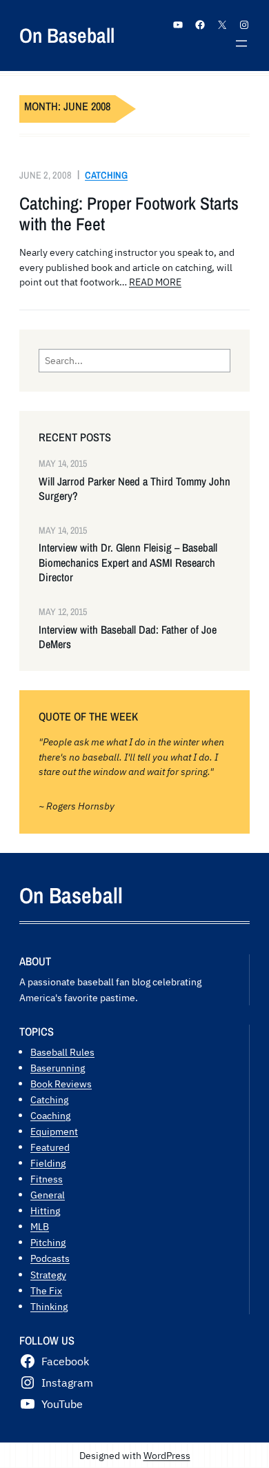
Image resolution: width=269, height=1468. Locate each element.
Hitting (45, 1210)
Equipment (54, 1131)
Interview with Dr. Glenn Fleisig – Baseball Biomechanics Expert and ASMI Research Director (128, 563)
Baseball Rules (62, 1051)
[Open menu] (241, 43)
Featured (50, 1147)
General (47, 1194)
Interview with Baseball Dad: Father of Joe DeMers (128, 637)
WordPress (166, 1455)
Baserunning (57, 1067)
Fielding (48, 1162)
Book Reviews (61, 1083)
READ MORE (155, 282)
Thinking (49, 1306)
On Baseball (66, 35)
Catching (106, 174)
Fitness (46, 1178)
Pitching (48, 1242)
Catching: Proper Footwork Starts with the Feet (129, 214)
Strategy (48, 1274)
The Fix (46, 1290)
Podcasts (50, 1258)
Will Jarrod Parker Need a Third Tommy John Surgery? (134, 488)
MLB (39, 1226)
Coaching (50, 1115)
